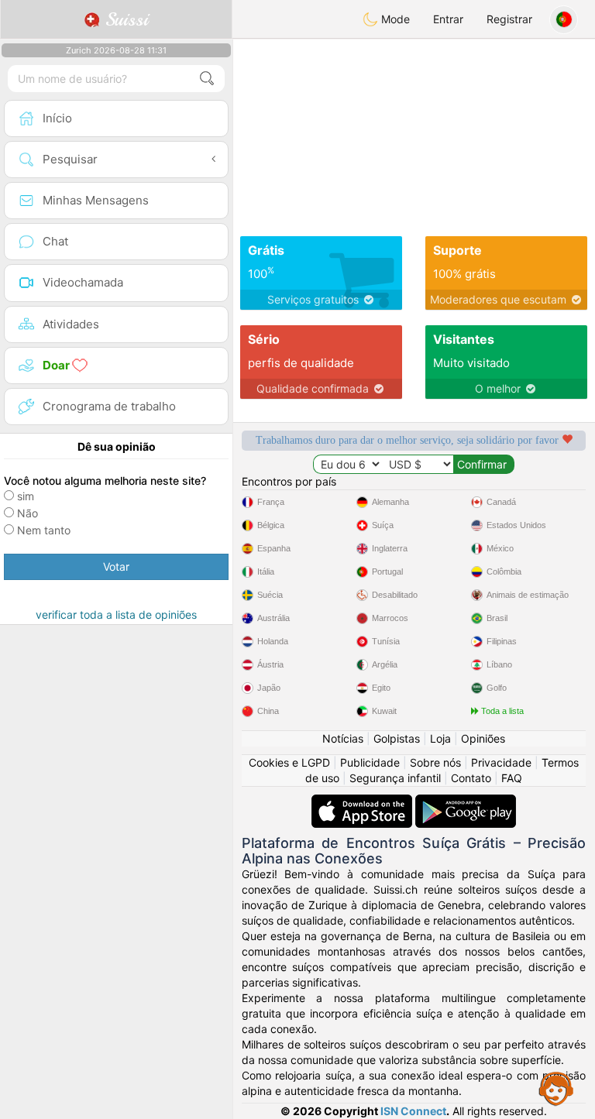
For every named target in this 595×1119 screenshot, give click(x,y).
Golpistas (396, 738)
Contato (471, 777)
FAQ (511, 777)
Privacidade (501, 762)
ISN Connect (413, 1110)
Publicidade (370, 762)
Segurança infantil (395, 777)
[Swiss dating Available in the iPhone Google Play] (465, 801)
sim (25, 496)
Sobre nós (435, 762)
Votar (116, 566)
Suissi (124, 19)
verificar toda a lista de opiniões (116, 614)
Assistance (556, 1088)
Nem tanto (44, 530)
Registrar (509, 19)
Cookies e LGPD (289, 762)
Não (27, 513)
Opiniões (483, 738)
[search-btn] (207, 78)
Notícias (342, 738)
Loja (440, 738)
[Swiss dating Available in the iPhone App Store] (363, 801)
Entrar (448, 19)
